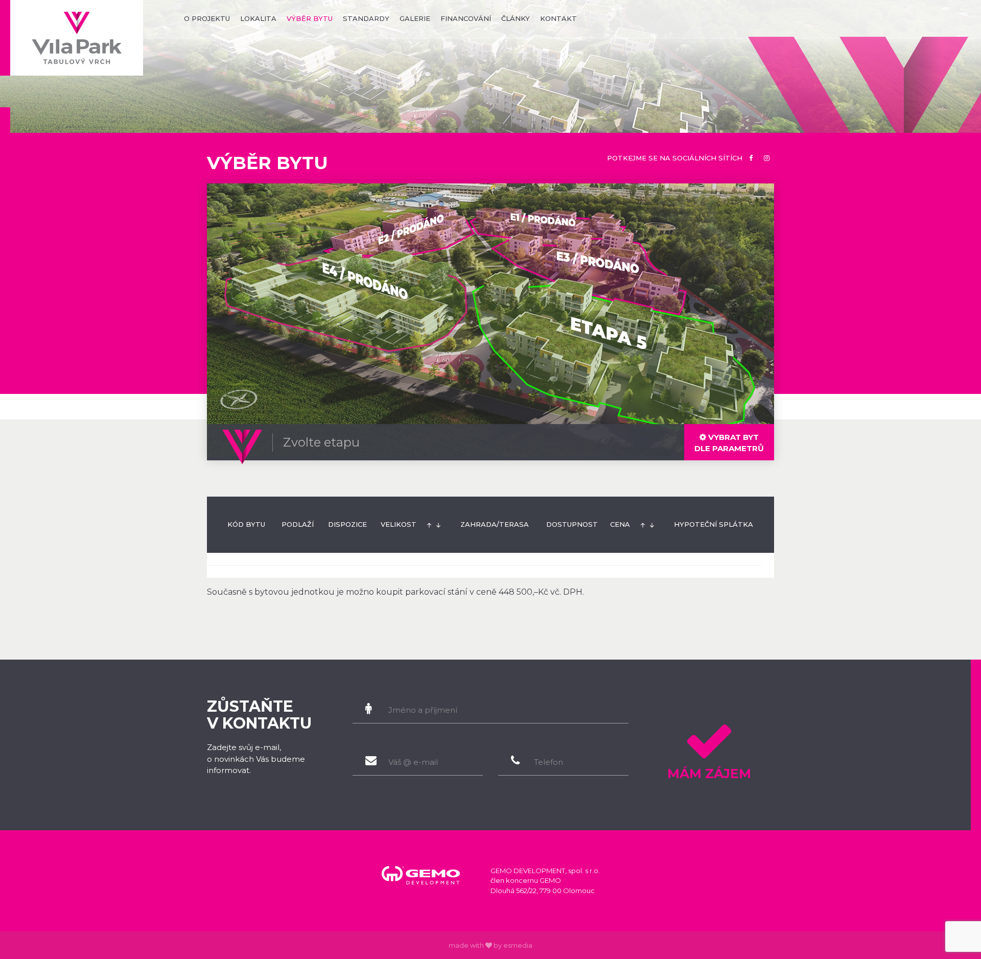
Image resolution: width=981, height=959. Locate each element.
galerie (415, 18)
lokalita (258, 18)
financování (465, 18)
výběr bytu (310, 18)
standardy (366, 18)
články (515, 18)
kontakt (558, 18)
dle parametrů (729, 442)
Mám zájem (709, 773)
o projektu (207, 18)
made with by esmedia (490, 945)
